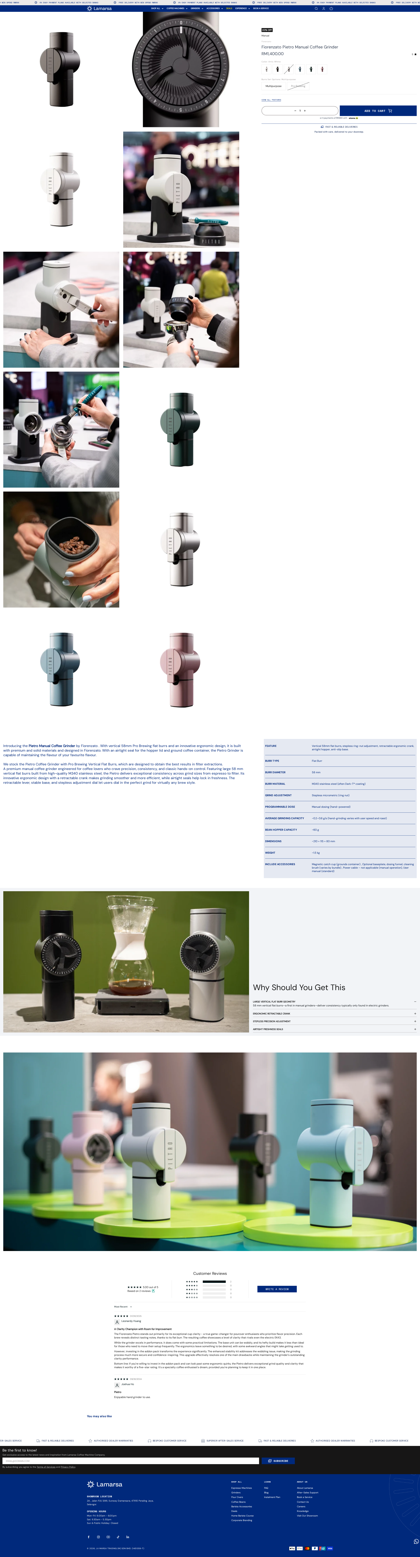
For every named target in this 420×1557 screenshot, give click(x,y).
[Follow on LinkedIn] (128, 1537)
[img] (121, 1316)
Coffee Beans (238, 1501)
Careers (301, 1506)
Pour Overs (237, 1497)
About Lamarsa (305, 1487)
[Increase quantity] (306, 110)
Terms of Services (46, 1466)
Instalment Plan (272, 1497)
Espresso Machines (241, 1487)
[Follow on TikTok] (118, 1537)
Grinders (236, 1492)
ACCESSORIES (213, 8)
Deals (234, 1511)
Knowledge (303, 1511)
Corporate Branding (241, 1520)
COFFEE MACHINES (175, 8)
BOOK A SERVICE (261, 8)
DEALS (229, 8)
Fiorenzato (266, 41)
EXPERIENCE (241, 8)
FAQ (266, 1487)
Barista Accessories (241, 1506)
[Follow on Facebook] (88, 1537)
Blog (266, 1492)
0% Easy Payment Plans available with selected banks (142, 2)
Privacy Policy (68, 1466)
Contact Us (303, 1501)
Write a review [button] (277, 1289)
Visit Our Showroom (307, 1515)
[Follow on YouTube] (108, 1537)
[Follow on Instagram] (98, 1537)
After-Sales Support (307, 1492)
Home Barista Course (242, 1515)
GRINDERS (195, 8)
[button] (192, 1282)
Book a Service (304, 1497)
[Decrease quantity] (294, 110)
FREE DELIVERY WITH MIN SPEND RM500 (72, 2)
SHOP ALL (155, 8)
